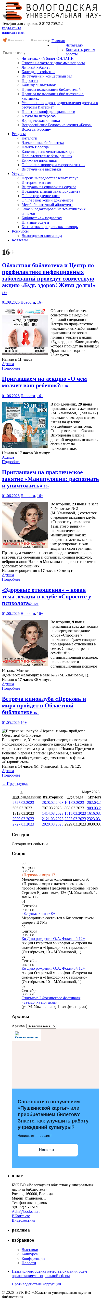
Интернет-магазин (37, 182)
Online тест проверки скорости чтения (53, 165)
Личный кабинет (36, 67)
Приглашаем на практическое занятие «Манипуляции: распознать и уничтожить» (50, 479)
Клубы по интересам (39, 116)
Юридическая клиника (41, 120)
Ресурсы (19, 134)
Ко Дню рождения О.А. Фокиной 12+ (53, 938)
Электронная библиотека (43, 142)
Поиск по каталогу (40, 40)
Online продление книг (41, 196)
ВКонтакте (21, 1216)
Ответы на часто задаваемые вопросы (53, 63)
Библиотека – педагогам (42, 218)
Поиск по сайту (16, 40)
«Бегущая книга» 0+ (38, 913)
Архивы (18, 1026)
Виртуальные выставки (41, 169)
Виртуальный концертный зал (47, 76)
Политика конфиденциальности (48, 111)
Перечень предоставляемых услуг (50, 178)
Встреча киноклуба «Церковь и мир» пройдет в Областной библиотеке (44, 705)
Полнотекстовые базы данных (47, 156)
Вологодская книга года (42, 236)
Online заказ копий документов (48, 200)
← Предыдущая (15, 783)
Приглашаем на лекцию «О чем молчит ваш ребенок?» (44, 382)
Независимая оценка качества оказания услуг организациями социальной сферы (50, 1273)
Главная (58, 41)
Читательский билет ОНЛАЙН (48, 58)
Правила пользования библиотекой (51, 89)
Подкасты (30, 80)
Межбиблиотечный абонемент (47, 205)
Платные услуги (35, 222)
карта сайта (11, 28)
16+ (40, 302)
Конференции (33, 1258)
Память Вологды (36, 147)
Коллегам (20, 240)
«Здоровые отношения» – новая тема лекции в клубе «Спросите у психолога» (46, 596)
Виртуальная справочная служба (49, 187)
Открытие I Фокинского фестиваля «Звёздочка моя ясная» (51, 1000)
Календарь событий (38, 72)
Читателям (74, 45)
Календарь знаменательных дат (48, 151)
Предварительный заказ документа (51, 191)
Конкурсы (20, 231)
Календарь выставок (39, 85)
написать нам (13, 32)
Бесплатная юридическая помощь (50, 227)
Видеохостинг (24, 1220)
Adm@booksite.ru (26, 1211)
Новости (28, 302)
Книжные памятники (39, 160)
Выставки (30, 1250)
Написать (47, 1150)
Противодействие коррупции (36, 1284)
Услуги (18, 174)
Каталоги (29, 138)
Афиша (8, 364)
